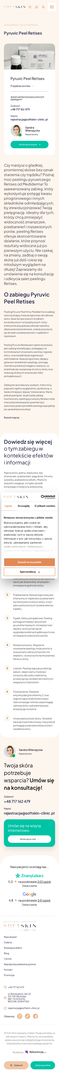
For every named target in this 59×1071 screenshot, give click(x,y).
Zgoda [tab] (8, 505)
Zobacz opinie (29, 886)
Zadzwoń (20, 108)
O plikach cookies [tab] (45, 505)
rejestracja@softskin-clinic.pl (29, 813)
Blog (6, 953)
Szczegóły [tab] (24, 505)
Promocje (9, 975)
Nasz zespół (10, 936)
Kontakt (8, 969)
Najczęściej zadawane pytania (20, 964)
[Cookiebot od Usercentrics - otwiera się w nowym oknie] (41, 497)
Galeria (8, 942)
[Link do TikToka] (27, 1016)
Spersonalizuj (28, 571)
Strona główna (11, 25)
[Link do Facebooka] (35, 1016)
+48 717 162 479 (17, 801)
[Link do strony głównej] (14, 6)
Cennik (8, 958)
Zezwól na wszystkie (29, 562)
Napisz (29, 118)
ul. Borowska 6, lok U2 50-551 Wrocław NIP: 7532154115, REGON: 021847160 (19, 998)
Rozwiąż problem (13, 947)
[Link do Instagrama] (19, 1016)
